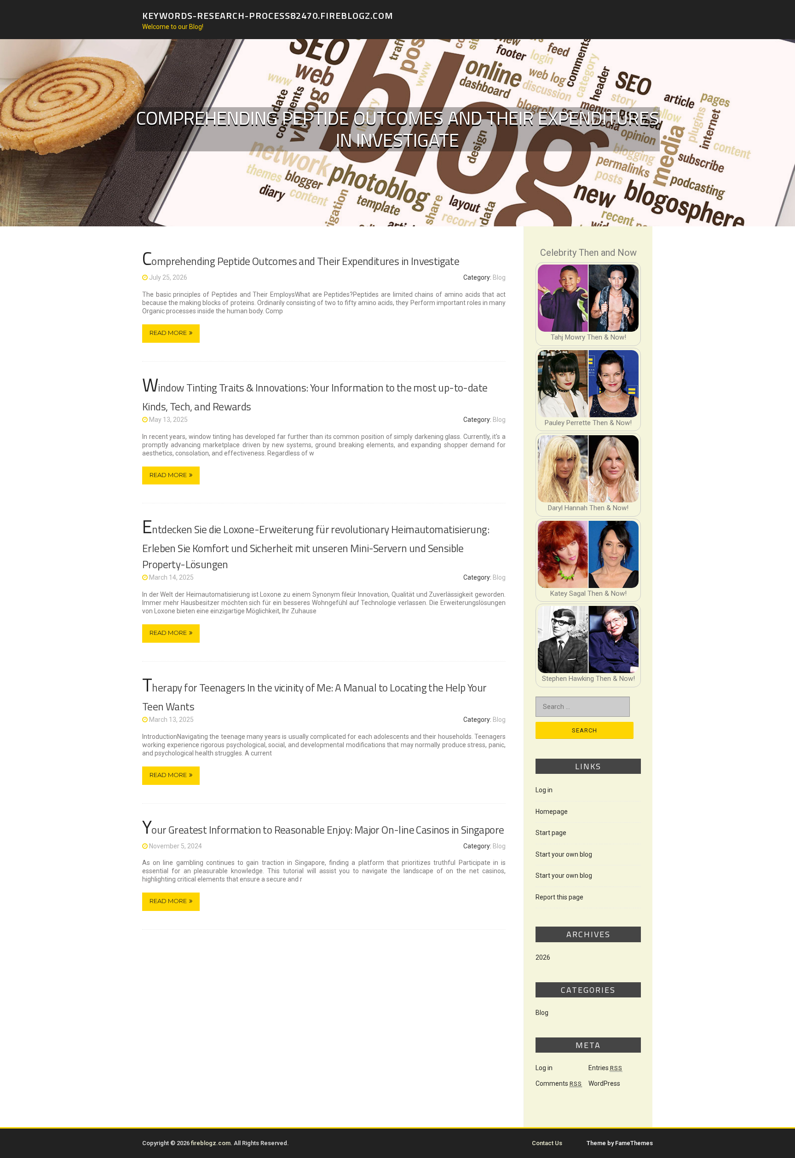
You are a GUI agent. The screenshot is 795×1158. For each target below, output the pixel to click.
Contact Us (547, 1143)
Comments (559, 1083)
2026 (543, 957)
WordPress (604, 1083)
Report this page (559, 897)
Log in (544, 790)
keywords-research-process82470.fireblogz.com (267, 15)
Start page (551, 832)
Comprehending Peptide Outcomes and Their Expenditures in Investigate (300, 261)
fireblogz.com (210, 1143)
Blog (499, 277)
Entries (605, 1068)
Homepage (552, 811)
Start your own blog (564, 854)
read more (168, 332)
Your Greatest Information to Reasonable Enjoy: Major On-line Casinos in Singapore (323, 830)
